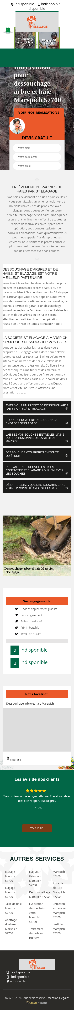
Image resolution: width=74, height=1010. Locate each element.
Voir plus (37, 828)
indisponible (24, 4)
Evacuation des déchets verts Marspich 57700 (37, 913)
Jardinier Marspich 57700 (59, 928)
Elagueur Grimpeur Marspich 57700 (35, 878)
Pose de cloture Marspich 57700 (59, 890)
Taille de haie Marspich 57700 (13, 908)
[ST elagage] (37, 21)
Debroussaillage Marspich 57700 (38, 894)
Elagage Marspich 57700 (11, 892)
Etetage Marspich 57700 (11, 876)
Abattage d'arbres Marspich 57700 (11, 926)
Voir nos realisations (38, 112)
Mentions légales (59, 998)
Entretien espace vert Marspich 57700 (60, 910)
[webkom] (37, 1002)
